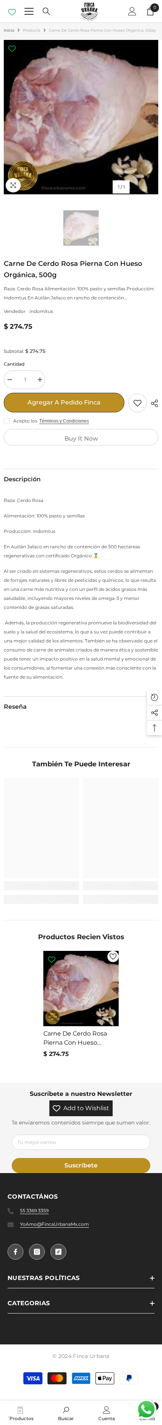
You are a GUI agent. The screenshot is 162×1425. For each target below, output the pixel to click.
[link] (41, 885)
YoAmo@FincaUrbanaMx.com (54, 1224)
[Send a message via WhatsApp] (146, 1409)
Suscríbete (81, 1165)
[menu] (29, 11)
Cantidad (14, 364)
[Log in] (132, 11)
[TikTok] (58, 1252)
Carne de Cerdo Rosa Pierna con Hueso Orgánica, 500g (75, 1038)
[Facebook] (15, 1252)
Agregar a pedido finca (64, 402)
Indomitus (41, 311)
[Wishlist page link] (12, 11)
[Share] (152, 403)
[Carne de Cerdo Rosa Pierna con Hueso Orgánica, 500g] (81, 988)
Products (31, 30)
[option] (81, 117)
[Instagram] (37, 1252)
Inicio (9, 30)
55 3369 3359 (34, 1210)
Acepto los (25, 421)
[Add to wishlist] (137, 403)
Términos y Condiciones (64, 421)
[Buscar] (46, 11)
